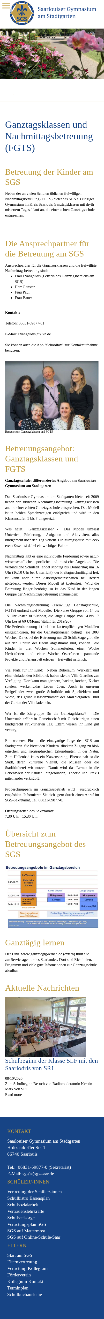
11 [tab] (70, 95)
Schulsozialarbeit (22, 1204)
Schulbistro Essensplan (28, 1198)
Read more (13, 1095)
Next (96, 62)
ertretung (19, 1191)
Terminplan (18, 1287)
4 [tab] (26, 95)
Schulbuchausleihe (24, 1294)
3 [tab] (20, 95)
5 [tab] (33, 95)
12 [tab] (77, 95)
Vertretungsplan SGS (26, 1224)
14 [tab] (89, 95)
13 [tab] (83, 95)
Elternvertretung (22, 1261)
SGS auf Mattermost (26, 1230)
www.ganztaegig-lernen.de (41, 954)
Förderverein (19, 1274)
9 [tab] (58, 95)
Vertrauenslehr (20, 1211)
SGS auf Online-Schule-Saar (33, 1237)
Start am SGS (19, 1255)
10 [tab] (64, 95)
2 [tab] (14, 95)
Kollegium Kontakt (25, 1281)
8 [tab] (52, 95)
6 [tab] (39, 95)
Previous (7, 62)
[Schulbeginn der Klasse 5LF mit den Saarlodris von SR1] (45, 1027)
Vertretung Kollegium (27, 1268)
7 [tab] (45, 95)
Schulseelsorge (21, 1217)
